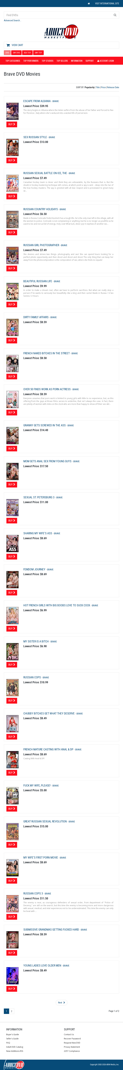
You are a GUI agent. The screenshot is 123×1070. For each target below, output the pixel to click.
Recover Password (72, 1038)
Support (90, 60)
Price (103, 87)
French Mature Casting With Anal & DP (48, 749)
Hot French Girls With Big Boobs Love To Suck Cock (57, 605)
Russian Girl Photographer (41, 245)
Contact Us (69, 1034)
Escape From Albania (37, 101)
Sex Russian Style (35, 137)
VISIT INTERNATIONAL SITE (107, 3)
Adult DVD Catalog (14, 1047)
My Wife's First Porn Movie (41, 857)
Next (60, 1002)
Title (98, 87)
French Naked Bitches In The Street (46, 353)
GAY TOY (38, 53)
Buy (10, 124)
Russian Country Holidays (40, 209)
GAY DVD (16, 53)
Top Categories (12, 60)
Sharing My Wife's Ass (38, 533)
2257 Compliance (72, 1051)
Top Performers (30, 60)
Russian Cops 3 (33, 893)
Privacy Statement (72, 1047)
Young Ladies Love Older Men (42, 965)
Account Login (106, 60)
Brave (56, 101)
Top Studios (47, 60)
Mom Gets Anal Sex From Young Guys (47, 461)
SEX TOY (27, 53)
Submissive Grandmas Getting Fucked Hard (51, 929)
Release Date (113, 87)
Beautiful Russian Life (38, 281)
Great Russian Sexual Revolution (45, 821)
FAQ (8, 1042)
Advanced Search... (12, 20)
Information (76, 60)
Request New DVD (72, 1042)
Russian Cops (32, 677)
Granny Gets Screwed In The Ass (44, 425)
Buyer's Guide (12, 1034)
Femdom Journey (34, 569)
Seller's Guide (12, 1038)
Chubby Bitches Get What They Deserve (49, 713)
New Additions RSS (14, 1051)
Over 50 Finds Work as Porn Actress (47, 389)
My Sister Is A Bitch (36, 641)
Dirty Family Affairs (36, 317)
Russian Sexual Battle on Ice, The (45, 173)
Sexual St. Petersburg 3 (39, 497)
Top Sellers (62, 60)
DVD (7, 53)
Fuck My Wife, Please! (37, 785)
